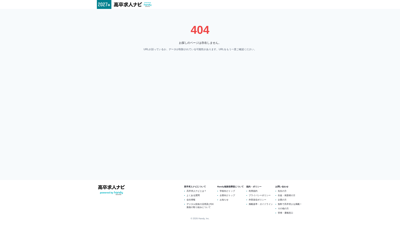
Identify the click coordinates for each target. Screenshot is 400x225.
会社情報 (191, 199)
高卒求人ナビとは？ (196, 191)
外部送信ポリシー (257, 199)
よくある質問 (193, 195)
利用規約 (253, 191)
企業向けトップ (227, 195)
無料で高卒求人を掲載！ (290, 204)
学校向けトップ (227, 191)
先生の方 (282, 191)
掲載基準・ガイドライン (261, 204)
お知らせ (224, 199)
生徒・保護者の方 (286, 195)
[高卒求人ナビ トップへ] (124, 4)
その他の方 (283, 208)
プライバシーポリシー (260, 195)
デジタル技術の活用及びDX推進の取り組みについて (200, 205)
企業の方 (282, 199)
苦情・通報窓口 (285, 213)
